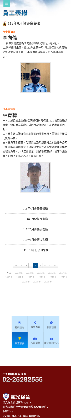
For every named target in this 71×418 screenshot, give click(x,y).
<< (16, 265)
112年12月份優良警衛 (35, 250)
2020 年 (31, 277)
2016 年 (52, 273)
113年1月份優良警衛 (35, 239)
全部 (9, 273)
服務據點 (35, 324)
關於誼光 (20, 324)
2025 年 (37, 281)
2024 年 (26, 281)
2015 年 (41, 273)
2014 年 (30, 273)
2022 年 (53, 277)
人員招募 (35, 340)
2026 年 (48, 281)
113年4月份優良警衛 (35, 208)
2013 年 (19, 273)
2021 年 (42, 277)
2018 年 (9, 277)
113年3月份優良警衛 (35, 218)
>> (55, 265)
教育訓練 (51, 324)
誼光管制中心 (51, 340)
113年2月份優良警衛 (35, 229)
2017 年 (63, 273)
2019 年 (20, 277)
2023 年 (64, 277)
